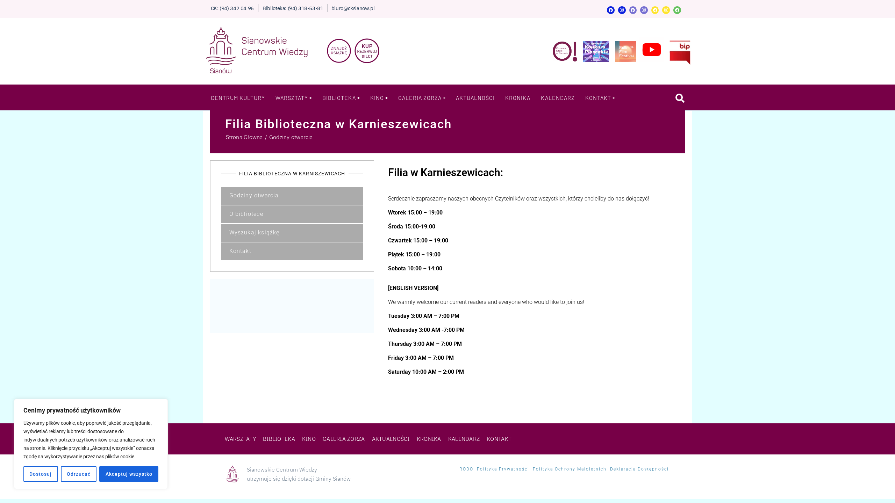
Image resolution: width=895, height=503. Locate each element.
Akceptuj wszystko (129, 474)
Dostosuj (40, 474)
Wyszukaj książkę (254, 232)
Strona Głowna (244, 136)
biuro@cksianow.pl (353, 8)
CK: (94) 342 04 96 (232, 8)
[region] (91, 444)
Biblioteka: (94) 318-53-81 (293, 8)
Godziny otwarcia (254, 195)
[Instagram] (622, 10)
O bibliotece (246, 214)
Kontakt (240, 251)
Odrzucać (79, 474)
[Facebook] (611, 10)
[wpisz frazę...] (680, 98)
